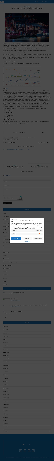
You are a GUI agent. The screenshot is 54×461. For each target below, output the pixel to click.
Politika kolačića (27, 241)
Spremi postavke (38, 238)
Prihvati (16, 238)
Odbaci (27, 238)
